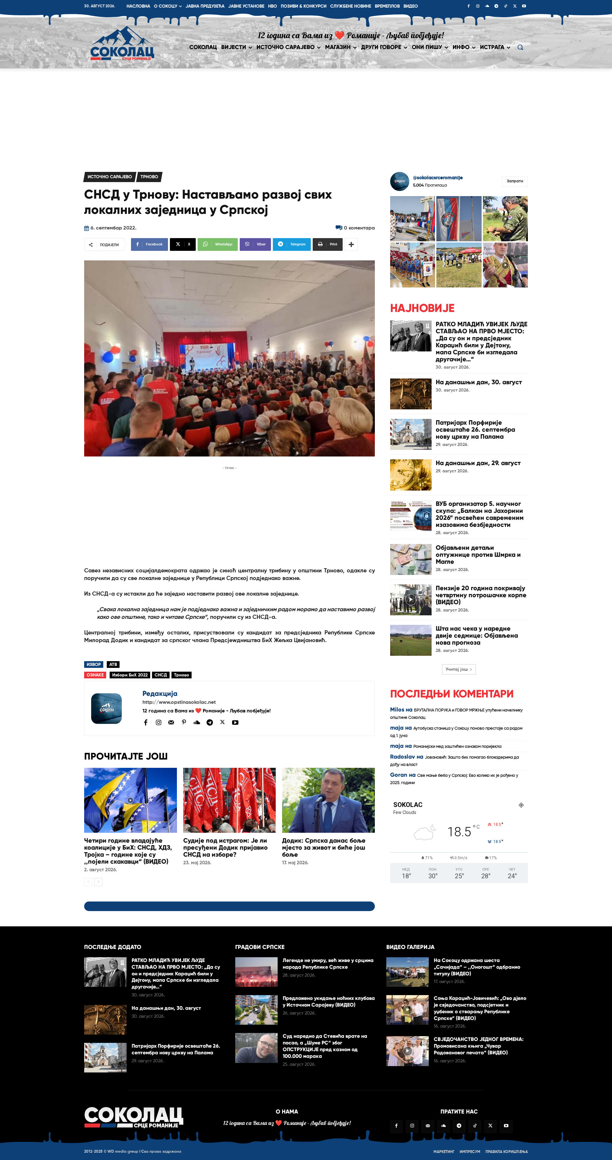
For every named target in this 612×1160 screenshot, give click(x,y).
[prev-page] (88, 882)
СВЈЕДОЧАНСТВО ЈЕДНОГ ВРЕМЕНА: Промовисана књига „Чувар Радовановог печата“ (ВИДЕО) (478, 1046)
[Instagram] (478, 7)
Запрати (515, 181)
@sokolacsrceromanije (438, 177)
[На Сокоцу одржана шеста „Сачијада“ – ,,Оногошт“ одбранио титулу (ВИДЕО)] (407, 972)
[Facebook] (468, 7)
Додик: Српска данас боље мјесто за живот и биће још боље (324, 847)
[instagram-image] (412, 218)
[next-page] (98, 882)
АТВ (113, 664)
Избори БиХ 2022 (130, 675)
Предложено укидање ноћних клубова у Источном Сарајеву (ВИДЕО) (329, 1001)
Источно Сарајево (110, 177)
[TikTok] (505, 7)
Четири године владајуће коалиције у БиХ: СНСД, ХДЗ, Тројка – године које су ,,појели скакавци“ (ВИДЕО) (128, 851)
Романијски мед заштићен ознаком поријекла (457, 747)
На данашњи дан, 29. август (478, 463)
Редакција (160, 693)
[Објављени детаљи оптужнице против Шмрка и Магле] (411, 559)
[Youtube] (524, 7)
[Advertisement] (306, 116)
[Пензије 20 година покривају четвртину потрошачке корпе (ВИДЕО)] (411, 599)
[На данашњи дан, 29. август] (411, 474)
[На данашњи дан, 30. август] (411, 393)
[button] (520, 47)
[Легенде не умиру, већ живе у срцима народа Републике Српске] (256, 972)
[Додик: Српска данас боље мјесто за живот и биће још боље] (328, 800)
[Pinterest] (184, 722)
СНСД (161, 675)
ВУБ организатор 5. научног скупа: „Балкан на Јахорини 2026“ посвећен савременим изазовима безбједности (480, 514)
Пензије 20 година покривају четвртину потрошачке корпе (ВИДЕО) (481, 595)
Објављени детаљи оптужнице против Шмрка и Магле (478, 554)
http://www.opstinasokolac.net (179, 702)
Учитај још (457, 669)
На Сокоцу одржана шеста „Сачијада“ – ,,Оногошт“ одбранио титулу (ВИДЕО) (477, 967)
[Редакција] (113, 708)
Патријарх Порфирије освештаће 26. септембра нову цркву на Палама (475, 429)
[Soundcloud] (487, 7)
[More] (351, 244)
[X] (515, 7)
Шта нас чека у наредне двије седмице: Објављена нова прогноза (477, 635)
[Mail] (171, 722)
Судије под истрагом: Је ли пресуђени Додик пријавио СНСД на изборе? (225, 847)
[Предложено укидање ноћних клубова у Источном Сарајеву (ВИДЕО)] (256, 1010)
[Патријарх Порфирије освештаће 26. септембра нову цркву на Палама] (411, 434)
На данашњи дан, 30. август (479, 382)
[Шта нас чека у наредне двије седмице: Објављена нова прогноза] (411, 640)
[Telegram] (496, 7)
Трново (149, 177)
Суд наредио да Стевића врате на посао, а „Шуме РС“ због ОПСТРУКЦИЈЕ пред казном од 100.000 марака (325, 1046)
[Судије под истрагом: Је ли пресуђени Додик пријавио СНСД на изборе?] (229, 800)
